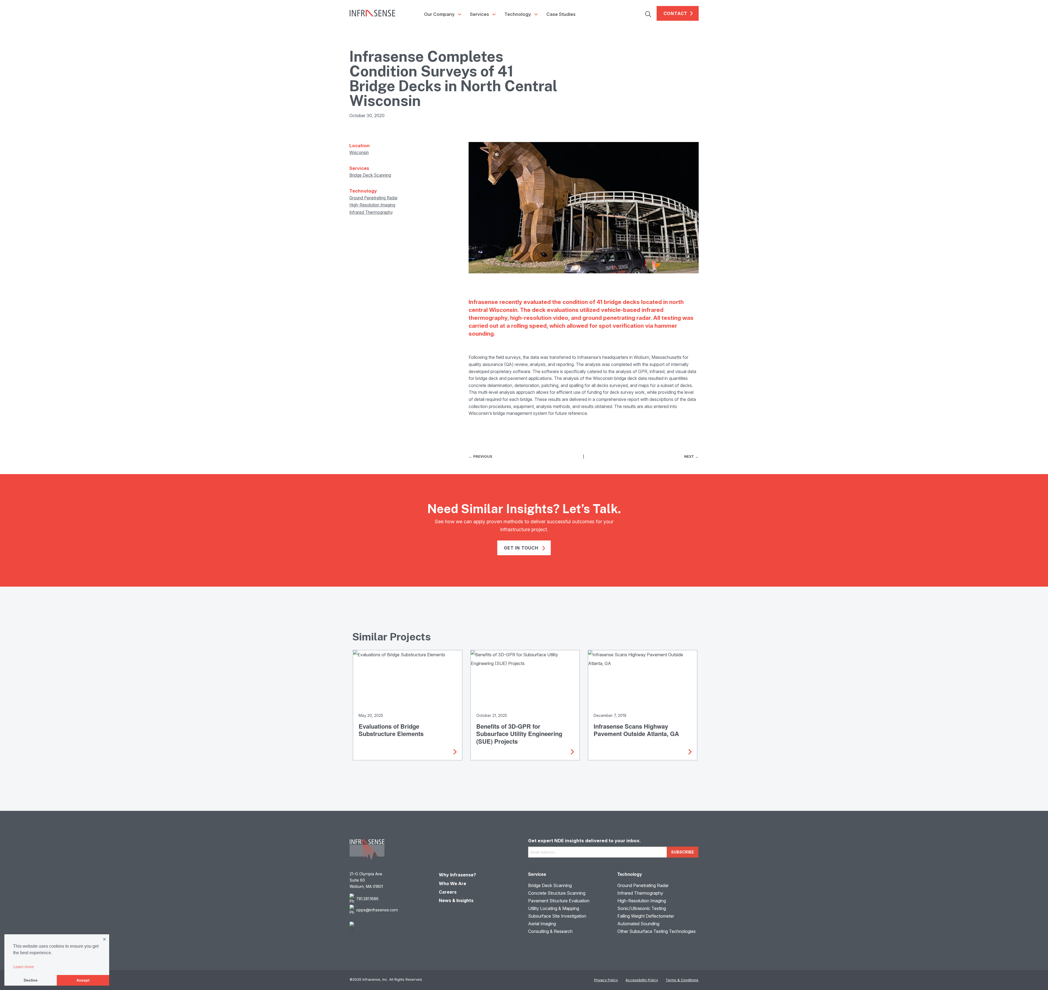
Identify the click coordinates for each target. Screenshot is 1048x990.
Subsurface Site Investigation (557, 916)
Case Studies (561, 14)
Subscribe (682, 852)
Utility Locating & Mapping (553, 908)
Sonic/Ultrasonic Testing (641, 908)
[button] (651, 13)
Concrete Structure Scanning (556, 893)
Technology (517, 14)
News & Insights (456, 900)
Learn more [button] (23, 966)
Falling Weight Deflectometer (645, 916)
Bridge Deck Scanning (370, 175)
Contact (675, 13)
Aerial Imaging (542, 923)
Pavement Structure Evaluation (559, 900)
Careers (448, 892)
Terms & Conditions (682, 980)
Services (479, 14)
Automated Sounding (638, 923)
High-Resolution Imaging (372, 205)
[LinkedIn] (390, 927)
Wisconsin (359, 152)
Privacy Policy (606, 980)
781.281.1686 (367, 898)
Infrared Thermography (371, 212)
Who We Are (452, 883)
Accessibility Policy (642, 980)
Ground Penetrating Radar (373, 197)
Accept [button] (83, 980)
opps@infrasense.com (377, 910)
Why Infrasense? (457, 874)
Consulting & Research (550, 931)
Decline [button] (31, 980)
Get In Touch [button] (522, 548)
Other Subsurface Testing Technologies (656, 931)
